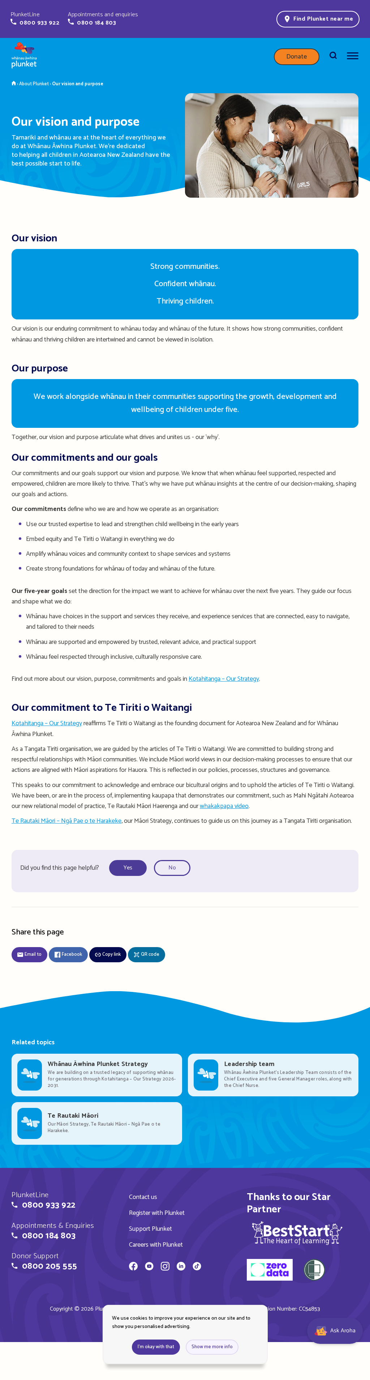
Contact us (143, 1197)
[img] (297, 1233)
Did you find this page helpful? (59, 868)
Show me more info (212, 1347)
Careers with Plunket (156, 1244)
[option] (130, 868)
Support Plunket (150, 1229)
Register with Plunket (157, 1213)
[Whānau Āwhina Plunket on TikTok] (197, 1267)
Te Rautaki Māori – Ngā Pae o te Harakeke (66, 821)
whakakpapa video (224, 806)
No (172, 868)
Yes (128, 868)
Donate (296, 56)
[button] (34, 18)
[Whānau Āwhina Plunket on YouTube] (149, 1267)
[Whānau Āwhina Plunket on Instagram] (165, 1267)
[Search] (333, 57)
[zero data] (270, 1271)
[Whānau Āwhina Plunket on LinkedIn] (181, 1267)
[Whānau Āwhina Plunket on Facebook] (133, 1267)
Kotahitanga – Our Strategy (224, 679)
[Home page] (24, 56)
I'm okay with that (156, 1347)
